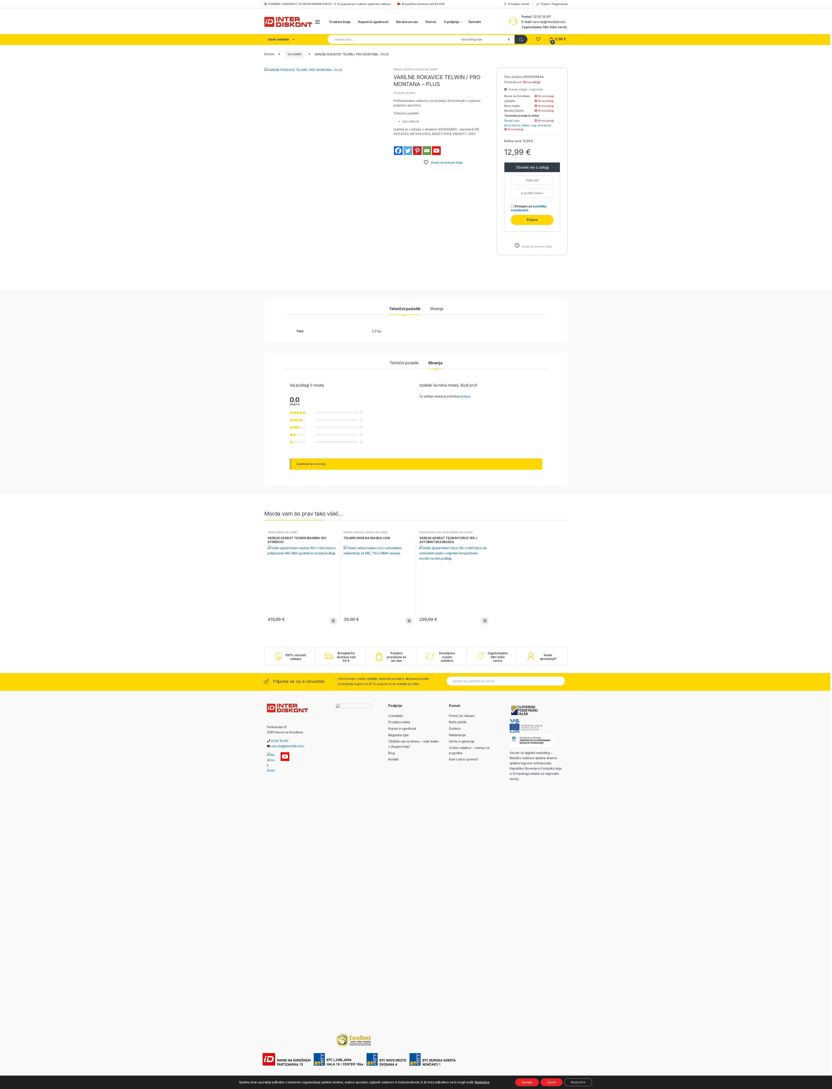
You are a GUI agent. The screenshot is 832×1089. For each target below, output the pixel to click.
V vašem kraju (340, 22)
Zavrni (551, 1082)
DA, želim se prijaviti (28, 40)
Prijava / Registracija (554, 4)
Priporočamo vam (430, 532)
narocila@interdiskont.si (549, 22)
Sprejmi (527, 1082)
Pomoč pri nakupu (461, 716)
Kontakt (475, 22)
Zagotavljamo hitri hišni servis (498, 657)
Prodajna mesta (518, 4)
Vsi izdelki (294, 54)
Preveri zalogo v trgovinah (525, 89)
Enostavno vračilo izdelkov (447, 657)
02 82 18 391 (542, 16)
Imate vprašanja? (548, 657)
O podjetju (451, 22)
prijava (465, 396)
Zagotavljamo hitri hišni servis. (545, 27)
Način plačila (457, 722)
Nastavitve (482, 1082)
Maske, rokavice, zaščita (408, 69)
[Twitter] (407, 150)
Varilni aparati (276, 532)
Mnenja (436, 309)
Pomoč (431, 22)
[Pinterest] (417, 150)
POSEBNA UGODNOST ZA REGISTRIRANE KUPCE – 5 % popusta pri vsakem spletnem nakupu (329, 4)
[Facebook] (398, 150)
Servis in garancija (461, 741)
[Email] (426, 150)
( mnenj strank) (404, 92)
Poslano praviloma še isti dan (396, 657)
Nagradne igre (398, 735)
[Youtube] (436, 150)
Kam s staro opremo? (463, 759)
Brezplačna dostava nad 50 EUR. (423, 4)
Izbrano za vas (407, 22)
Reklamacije (457, 735)
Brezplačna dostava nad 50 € (346, 657)
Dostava (454, 728)
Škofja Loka (511, 120)
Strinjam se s (528, 208)
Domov (269, 54)
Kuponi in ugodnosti (373, 22)
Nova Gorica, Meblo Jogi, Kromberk (527, 125)
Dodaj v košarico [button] (333, 621)
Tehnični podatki (405, 309)
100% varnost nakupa (295, 657)
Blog (391, 753)
